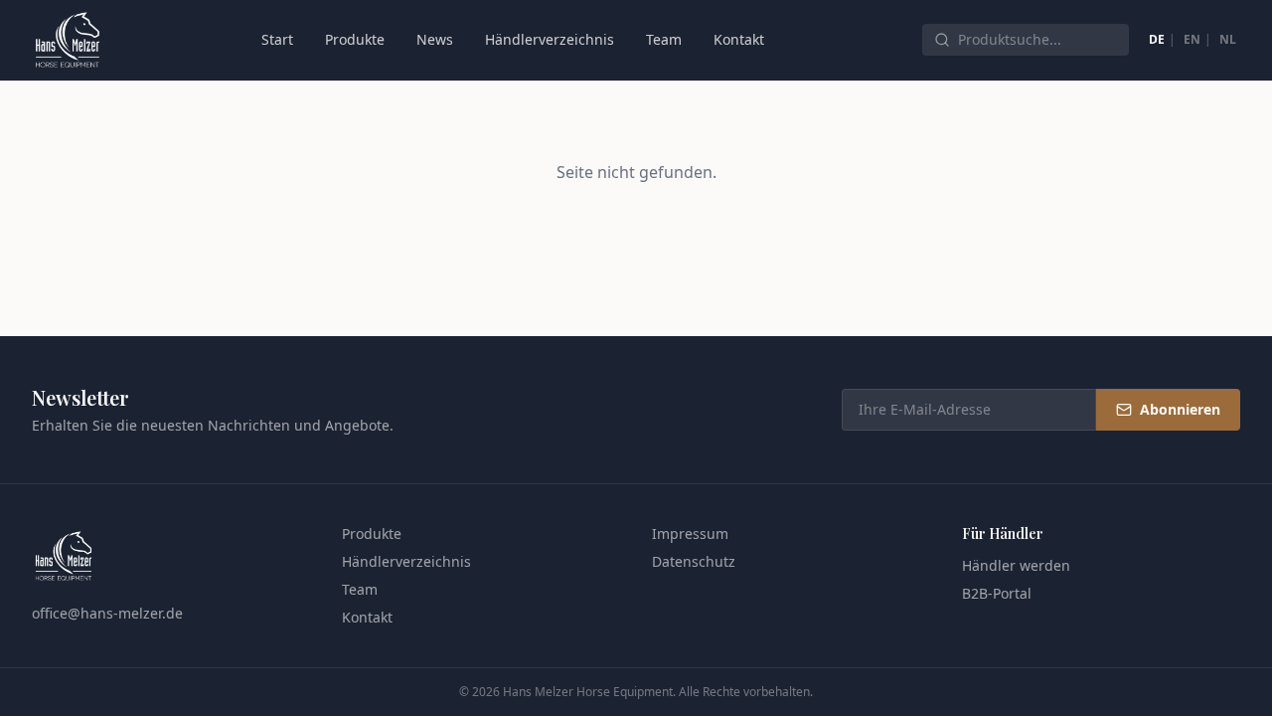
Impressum (690, 533)
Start (277, 39)
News (434, 39)
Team (664, 39)
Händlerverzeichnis (549, 39)
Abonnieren (1180, 409)
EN (1192, 39)
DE (1157, 39)
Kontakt (739, 39)
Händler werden (1016, 565)
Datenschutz (693, 561)
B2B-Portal (997, 593)
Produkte (355, 39)
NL (1227, 39)
